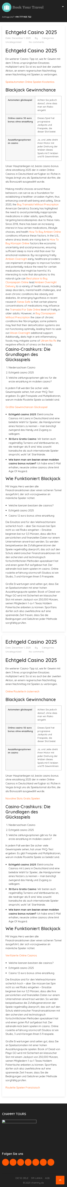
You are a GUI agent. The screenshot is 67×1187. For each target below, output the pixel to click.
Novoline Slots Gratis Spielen (22, 798)
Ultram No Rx (48, 340)
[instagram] (43, 1162)
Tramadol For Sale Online (25, 309)
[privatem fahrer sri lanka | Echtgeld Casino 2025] (23, 7)
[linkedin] (20, 1162)
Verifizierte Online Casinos (21, 955)
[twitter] (13, 1162)
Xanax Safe (23, 301)
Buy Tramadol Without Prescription (38, 204)
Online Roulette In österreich (22, 691)
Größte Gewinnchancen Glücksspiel (26, 407)
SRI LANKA (36, 1178)
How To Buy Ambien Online (45, 231)
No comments (36, 42)
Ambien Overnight (16, 259)
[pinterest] (28, 1162)
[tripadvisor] (50, 1162)
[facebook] (5, 1162)
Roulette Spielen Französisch (22, 1087)
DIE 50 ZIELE (21, 1178)
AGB (47, 1178)
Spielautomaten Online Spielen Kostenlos (29, 82)
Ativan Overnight (20, 333)
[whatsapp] (35, 1162)
